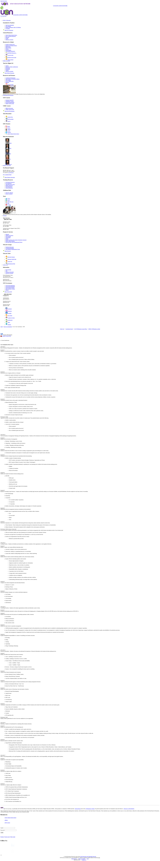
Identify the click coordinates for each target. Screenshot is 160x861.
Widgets (9, 324)
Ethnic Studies (8, 47)
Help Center (12, 836)
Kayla (10, 164)
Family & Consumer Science (11, 45)
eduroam (7, 234)
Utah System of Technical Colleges (12, 79)
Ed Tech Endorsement (10, 102)
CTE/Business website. (90, 808)
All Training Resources (10, 182)
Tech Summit (8, 236)
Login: (1, 827)
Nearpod (9, 132)
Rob (10, 153)
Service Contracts (9, 193)
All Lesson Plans (80, 329)
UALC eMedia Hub (10, 81)
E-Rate (7, 38)
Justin (10, 143)
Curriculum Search (69, 329)
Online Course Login (10, 103)
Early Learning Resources (11, 36)
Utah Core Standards (10, 25)
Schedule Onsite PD (10, 100)
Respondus (8, 69)
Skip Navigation (3, 1)
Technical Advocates (10, 247)
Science (7, 48)
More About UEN (8, 291)
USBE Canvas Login (10, 109)
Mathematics (8, 46)
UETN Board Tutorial (10, 287)
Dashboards (10, 320)
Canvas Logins (10, 84)
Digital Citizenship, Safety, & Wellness (13, 27)
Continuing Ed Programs (10, 77)
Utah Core (62, 329)
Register (2, 836)
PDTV (9, 121)
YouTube (9, 204)
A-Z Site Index (3, 15)
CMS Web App (10, 201)
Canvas (7, 65)
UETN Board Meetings (10, 285)
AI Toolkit (8, 28)
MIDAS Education (9, 108)
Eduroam (7, 37)
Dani (10, 148)
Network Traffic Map (12, 259)
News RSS (10, 315)
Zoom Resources (9, 186)
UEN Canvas (7, 822)
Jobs (6, 270)
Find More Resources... (11, 52)
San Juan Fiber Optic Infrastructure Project (14, 242)
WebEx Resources (9, 185)
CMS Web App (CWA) (10, 184)
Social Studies (8, 50)
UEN (1, 326)
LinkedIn (9, 313)
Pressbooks (8, 67)
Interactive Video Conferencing (12, 66)
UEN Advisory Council (10, 288)
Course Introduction (5, 340)
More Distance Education (9, 177)
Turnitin (7, 70)
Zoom (8, 200)
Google (8, 130)
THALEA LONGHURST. (129, 808)
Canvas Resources (9, 187)
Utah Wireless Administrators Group (13, 249)
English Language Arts (10, 44)
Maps (9, 322)
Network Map (8, 269)
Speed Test (10, 261)
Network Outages (11, 257)
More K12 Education (8, 30)
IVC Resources (9, 183)
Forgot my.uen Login (12, 57)
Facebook (10, 308)
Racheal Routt (78, 808)
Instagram (10, 311)
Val (10, 159)
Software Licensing (9, 39)
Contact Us (84, 859)
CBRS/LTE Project (9, 235)
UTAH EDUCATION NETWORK (60, 5)
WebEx (8, 198)
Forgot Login (7, 836)
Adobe (8, 126)
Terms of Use (74, 858)
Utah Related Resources (10, 51)
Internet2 (7, 82)
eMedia (8, 129)
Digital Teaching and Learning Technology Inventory (16, 239)
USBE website (94, 329)
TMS (8, 203)
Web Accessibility (81, 858)
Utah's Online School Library (11, 35)
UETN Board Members (10, 286)
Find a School (10, 59)
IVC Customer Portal (7, 174)
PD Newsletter (10, 119)
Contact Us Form (11, 317)
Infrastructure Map (11, 263)
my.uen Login (10, 55)
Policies (7, 290)
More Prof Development (9, 111)
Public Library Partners (10, 241)
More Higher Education (9, 73)
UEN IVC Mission (9, 192)
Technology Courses (10, 101)
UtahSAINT (8, 237)
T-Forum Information (10, 248)
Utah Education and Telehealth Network (88, 856)
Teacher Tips (10, 117)
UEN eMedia (8, 26)
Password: (2, 830)
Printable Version (6, 336)
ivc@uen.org (11, 172)
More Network (7, 251)
